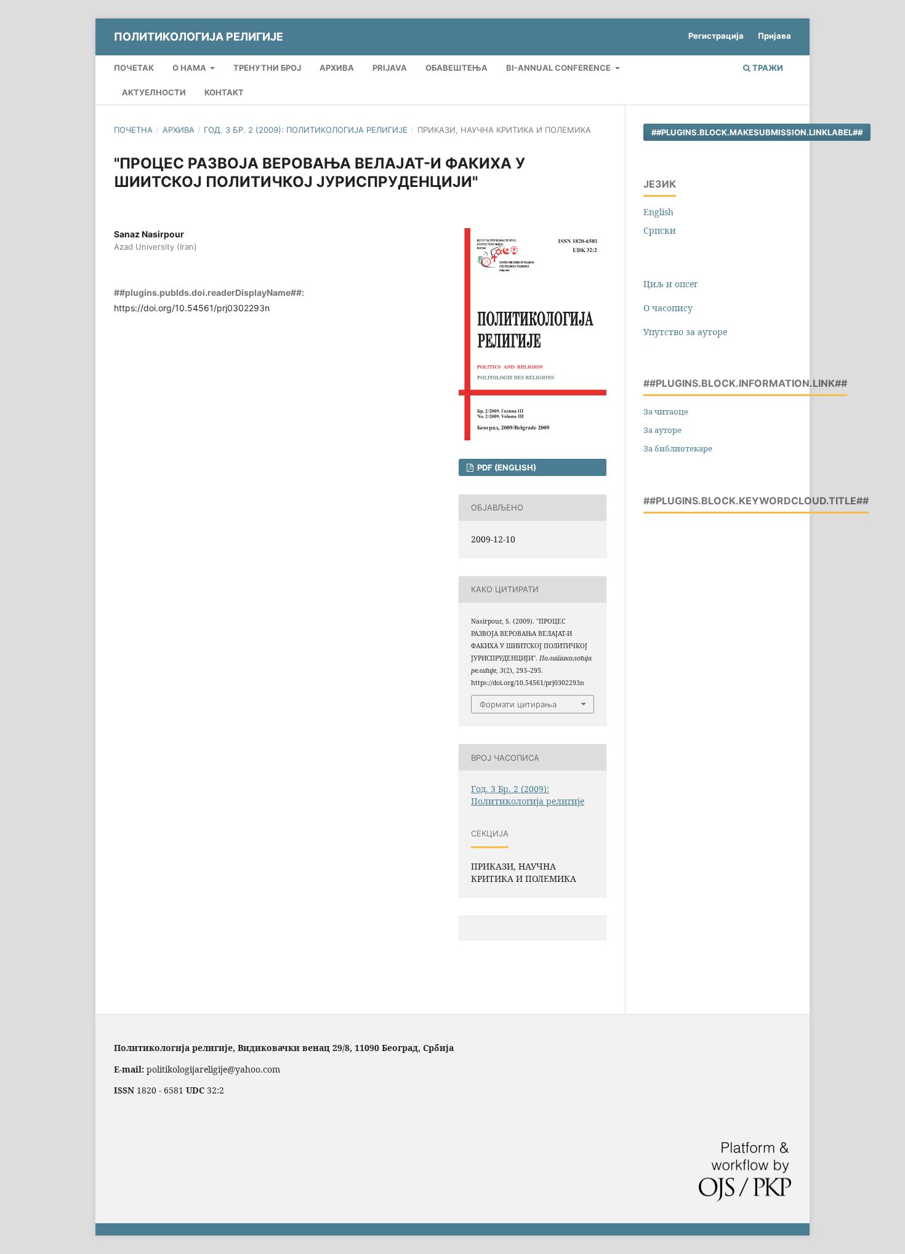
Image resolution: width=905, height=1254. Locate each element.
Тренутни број (267, 68)
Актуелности (154, 92)
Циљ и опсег (670, 284)
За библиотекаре (677, 448)
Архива (337, 68)
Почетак (134, 68)
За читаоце (665, 411)
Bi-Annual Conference (559, 68)
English (658, 212)
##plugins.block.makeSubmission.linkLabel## (757, 132)
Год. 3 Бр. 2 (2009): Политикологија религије (306, 130)
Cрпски (659, 230)
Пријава (774, 36)
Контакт (224, 92)
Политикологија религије (198, 36)
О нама (190, 68)
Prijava (389, 68)
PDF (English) (505, 467)
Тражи (766, 68)
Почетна (133, 130)
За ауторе (662, 429)
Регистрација (716, 36)
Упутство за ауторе (685, 332)
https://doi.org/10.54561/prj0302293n (192, 308)
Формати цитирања (518, 704)
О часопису (668, 308)
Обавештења (456, 68)
